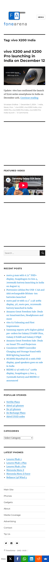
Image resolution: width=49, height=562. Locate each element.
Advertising (10, 521)
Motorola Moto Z (15, 470)
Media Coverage (12, 515)
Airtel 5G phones (15, 405)
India (40, 104)
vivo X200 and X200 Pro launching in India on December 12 (24, 56)
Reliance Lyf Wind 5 (16, 477)
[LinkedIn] (31, 559)
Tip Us (7, 534)
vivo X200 (19, 107)
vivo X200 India (30, 107)
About (7, 508)
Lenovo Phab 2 (14, 459)
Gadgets (8, 502)
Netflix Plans (13, 402)
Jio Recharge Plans (15, 413)
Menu (41, 17)
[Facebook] (17, 559)
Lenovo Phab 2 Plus (16, 463)
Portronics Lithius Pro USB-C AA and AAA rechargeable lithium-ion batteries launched (25, 293)
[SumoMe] (45, 559)
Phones (8, 496)
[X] (10, 559)
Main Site (8, 489)
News (6, 107)
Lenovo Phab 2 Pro (16, 466)
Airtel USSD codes (15, 416)
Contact (8, 527)
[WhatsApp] (24, 559)
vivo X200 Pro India (20, 110)
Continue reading (29, 97)
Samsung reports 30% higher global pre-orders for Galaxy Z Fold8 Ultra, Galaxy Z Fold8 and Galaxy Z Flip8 (25, 333)
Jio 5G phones (13, 409)
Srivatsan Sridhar (11, 104)
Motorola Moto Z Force (18, 473)
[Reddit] (38, 559)
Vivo (11, 107)
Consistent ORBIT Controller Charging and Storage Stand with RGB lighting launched (23, 351)
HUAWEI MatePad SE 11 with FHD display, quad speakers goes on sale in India (24, 362)
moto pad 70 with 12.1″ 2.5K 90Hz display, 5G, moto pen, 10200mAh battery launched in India (23, 304)
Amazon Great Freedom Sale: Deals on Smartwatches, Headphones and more (24, 315)
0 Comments (22, 113)
